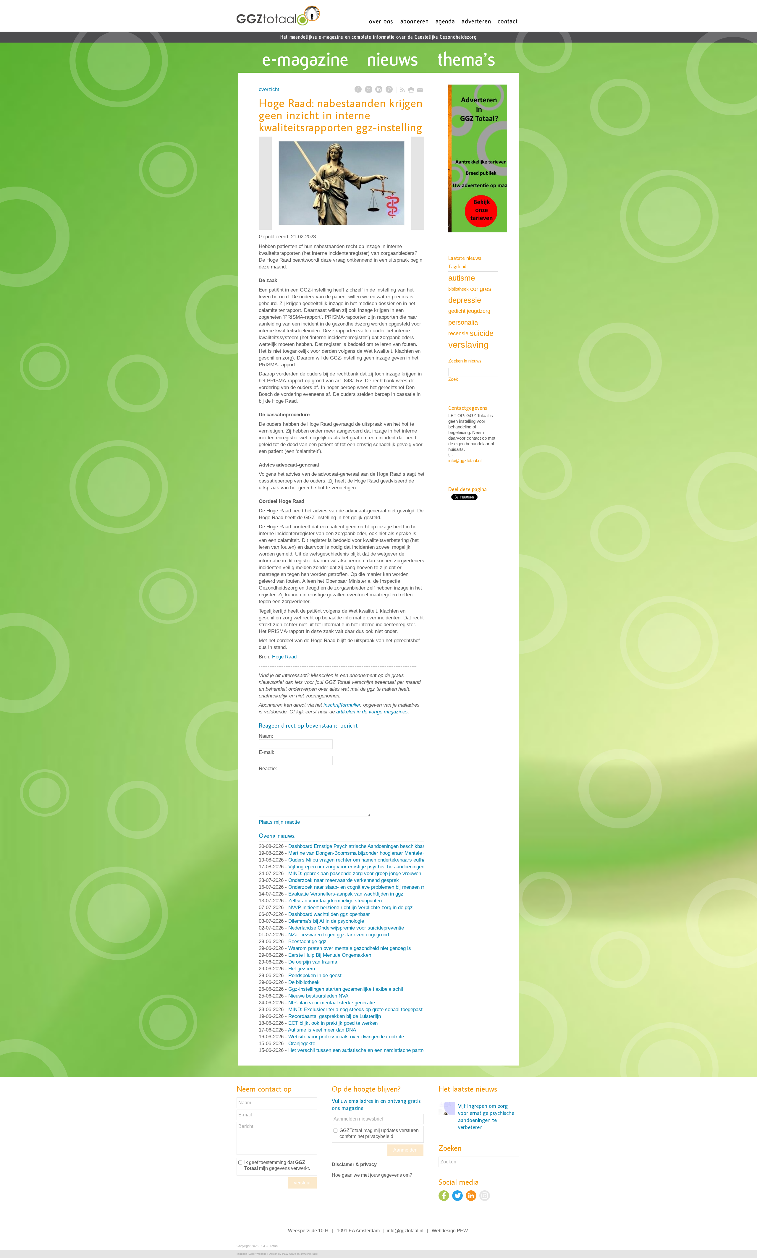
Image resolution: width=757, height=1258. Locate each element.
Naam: (266, 736)
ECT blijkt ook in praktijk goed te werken (333, 1023)
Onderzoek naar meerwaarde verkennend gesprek (343, 880)
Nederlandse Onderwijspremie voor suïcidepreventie (346, 928)
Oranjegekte (301, 1043)
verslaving (468, 344)
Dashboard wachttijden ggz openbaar (329, 914)
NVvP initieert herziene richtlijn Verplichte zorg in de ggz (350, 907)
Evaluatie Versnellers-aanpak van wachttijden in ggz (345, 894)
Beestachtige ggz (307, 941)
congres (480, 289)
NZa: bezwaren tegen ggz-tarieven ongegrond (338, 935)
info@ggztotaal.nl (464, 460)
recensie (458, 333)
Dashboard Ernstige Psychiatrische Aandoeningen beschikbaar (357, 846)
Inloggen (242, 1253)
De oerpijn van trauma (312, 962)
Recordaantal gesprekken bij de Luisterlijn (334, 1016)
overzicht (269, 89)
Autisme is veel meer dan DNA (322, 1030)
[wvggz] (341, 183)
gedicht (456, 311)
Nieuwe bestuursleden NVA (318, 996)
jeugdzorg (478, 311)
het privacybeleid (375, 1136)
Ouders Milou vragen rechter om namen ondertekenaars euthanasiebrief (367, 860)
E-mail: (266, 752)
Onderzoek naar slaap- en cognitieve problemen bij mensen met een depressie (375, 887)
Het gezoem (301, 969)
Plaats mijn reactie (279, 822)
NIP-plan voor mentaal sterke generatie (331, 1003)
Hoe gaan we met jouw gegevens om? (372, 1175)
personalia (463, 322)
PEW (462, 1230)
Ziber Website (257, 1253)
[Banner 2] (477, 159)
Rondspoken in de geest (315, 975)
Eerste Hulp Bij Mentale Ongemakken (329, 955)
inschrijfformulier (341, 705)
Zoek (453, 379)
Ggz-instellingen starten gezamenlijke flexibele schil (345, 989)
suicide (482, 333)
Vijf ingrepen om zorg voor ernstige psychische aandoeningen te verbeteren (371, 867)
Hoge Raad (284, 657)
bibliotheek (458, 289)
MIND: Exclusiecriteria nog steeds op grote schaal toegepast (355, 1009)
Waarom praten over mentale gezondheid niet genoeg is (349, 948)
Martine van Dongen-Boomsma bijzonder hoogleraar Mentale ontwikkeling (369, 853)
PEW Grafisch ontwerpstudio (300, 1253)
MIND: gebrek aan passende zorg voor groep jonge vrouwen (354, 873)
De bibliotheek (304, 982)
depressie (464, 300)
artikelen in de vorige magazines (372, 712)
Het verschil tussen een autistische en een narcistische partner (358, 1050)
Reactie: (268, 768)
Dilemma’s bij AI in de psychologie (326, 921)
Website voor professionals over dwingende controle (346, 1037)
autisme (461, 278)
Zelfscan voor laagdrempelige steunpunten (335, 901)
